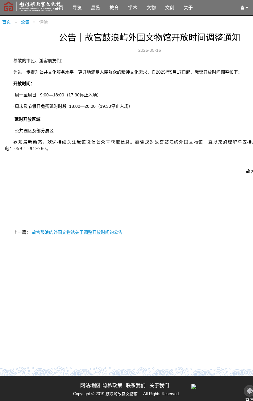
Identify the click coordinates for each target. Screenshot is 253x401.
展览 (95, 7)
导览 (77, 7)
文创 (169, 7)
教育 (114, 7)
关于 (188, 7)
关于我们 (159, 385)
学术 (132, 7)
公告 (25, 21)
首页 (58, 7)
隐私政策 (112, 385)
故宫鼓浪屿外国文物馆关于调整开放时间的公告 (77, 232)
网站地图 (90, 385)
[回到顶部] (245, 393)
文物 (151, 7)
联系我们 (136, 385)
